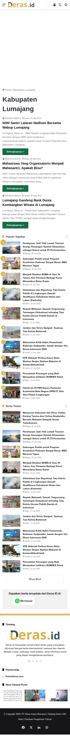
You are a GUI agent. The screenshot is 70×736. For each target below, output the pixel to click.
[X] (33, 661)
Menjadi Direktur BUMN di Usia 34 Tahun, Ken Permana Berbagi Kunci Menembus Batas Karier (42, 277)
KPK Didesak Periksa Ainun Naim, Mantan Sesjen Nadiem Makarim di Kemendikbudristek (42, 361)
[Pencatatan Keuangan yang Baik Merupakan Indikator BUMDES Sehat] (11, 378)
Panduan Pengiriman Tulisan (38, 719)
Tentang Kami (54, 714)
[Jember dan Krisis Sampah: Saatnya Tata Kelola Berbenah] (11, 332)
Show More (35, 579)
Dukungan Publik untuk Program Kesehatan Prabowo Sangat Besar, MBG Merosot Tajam (45, 262)
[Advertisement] (35, 48)
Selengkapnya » (15, 151)
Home (8, 90)
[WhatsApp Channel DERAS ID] (23, 601)
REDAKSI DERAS (13, 118)
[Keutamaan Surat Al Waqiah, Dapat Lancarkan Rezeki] (12, 695)
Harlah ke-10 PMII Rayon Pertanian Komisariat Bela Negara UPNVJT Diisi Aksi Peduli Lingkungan (43, 391)
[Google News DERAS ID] (48, 601)
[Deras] (21, 4)
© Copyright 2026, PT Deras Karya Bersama (25, 714)
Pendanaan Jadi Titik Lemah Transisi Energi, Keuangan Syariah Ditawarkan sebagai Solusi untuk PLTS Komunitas (44, 246)
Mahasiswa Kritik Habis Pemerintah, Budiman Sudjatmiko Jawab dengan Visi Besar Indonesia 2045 (45, 345)
